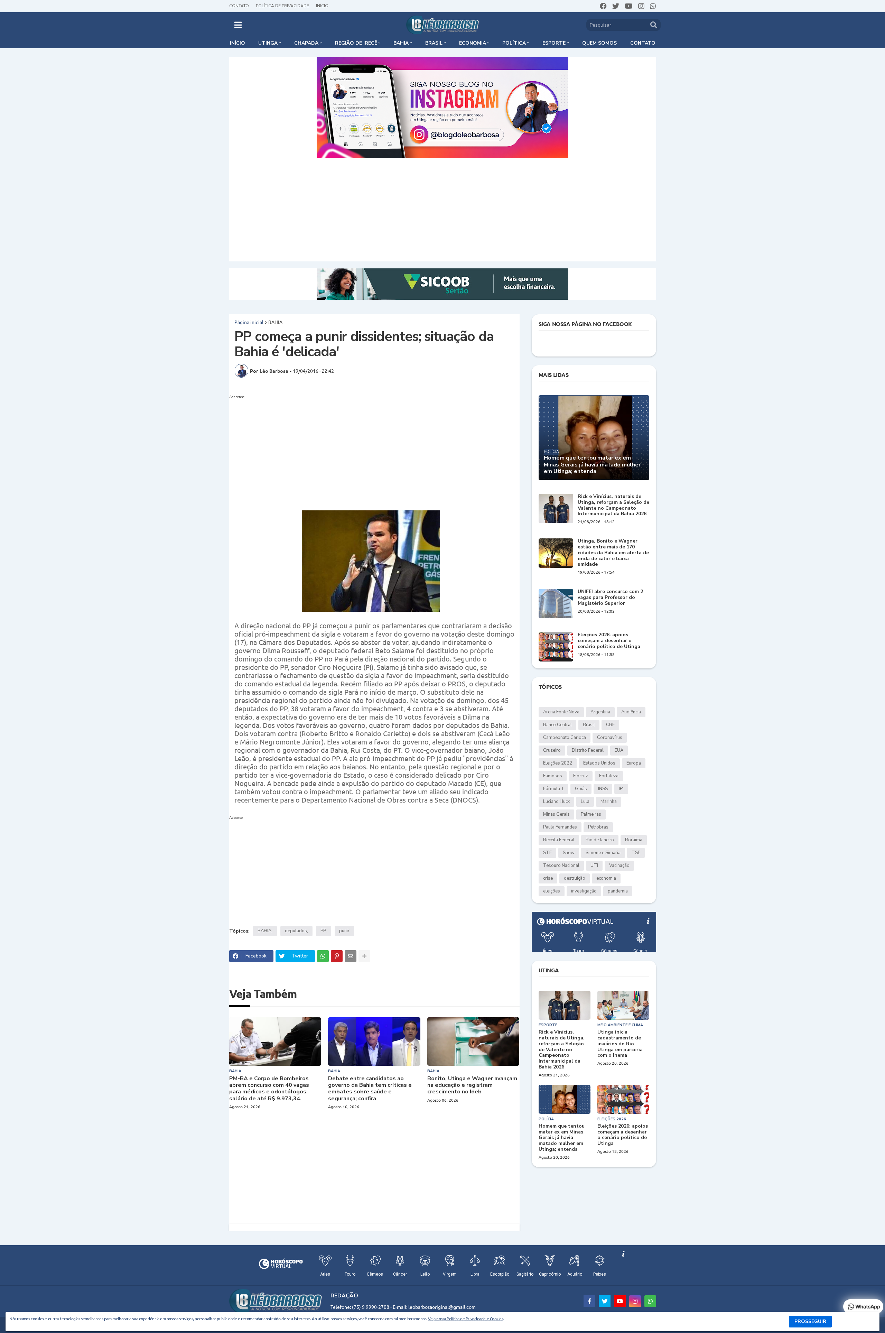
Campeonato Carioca (564, 737)
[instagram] (641, 6)
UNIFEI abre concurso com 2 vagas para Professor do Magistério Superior (610, 597)
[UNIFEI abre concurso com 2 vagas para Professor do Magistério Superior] (556, 603)
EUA (619, 750)
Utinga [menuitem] (268, 43)
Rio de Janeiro (600, 840)
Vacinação (619, 865)
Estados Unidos (599, 763)
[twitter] (615, 6)
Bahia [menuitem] (401, 43)
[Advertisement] (442, 209)
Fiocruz (580, 776)
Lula (585, 801)
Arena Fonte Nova (561, 712)
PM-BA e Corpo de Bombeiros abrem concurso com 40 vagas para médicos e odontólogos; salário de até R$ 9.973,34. (269, 1088)
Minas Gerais (556, 814)
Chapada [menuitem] (306, 43)
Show (569, 853)
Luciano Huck (556, 801)
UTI (594, 865)
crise (548, 878)
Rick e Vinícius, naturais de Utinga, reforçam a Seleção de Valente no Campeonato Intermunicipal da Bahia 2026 (613, 505)
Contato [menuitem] (642, 43)
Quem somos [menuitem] (599, 43)
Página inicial (248, 322)
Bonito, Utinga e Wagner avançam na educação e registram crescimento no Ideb (472, 1085)
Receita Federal (559, 840)
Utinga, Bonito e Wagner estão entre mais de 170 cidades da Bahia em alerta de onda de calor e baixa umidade (613, 552)
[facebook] (603, 6)
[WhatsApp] (323, 956)
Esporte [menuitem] (554, 43)
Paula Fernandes (560, 827)
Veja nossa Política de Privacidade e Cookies (465, 1318)
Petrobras (598, 827)
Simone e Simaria (603, 853)
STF (547, 853)
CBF (610, 725)
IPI (621, 789)
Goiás (581, 789)
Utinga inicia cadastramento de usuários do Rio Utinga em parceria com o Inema (620, 1043)
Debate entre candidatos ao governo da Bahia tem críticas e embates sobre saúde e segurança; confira (370, 1088)
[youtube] (629, 6)
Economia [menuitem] (472, 43)
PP (323, 931)
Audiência (631, 712)
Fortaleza (608, 776)
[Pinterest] (337, 956)
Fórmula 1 (553, 789)
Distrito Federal (588, 750)
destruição (574, 878)
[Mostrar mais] (364, 956)
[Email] (350, 956)
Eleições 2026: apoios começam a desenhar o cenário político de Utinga (609, 640)
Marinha (608, 801)
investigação (584, 891)
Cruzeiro (552, 750)
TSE (636, 853)
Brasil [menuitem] (433, 43)
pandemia (618, 891)
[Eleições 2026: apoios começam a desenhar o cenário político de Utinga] (556, 646)
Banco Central (557, 725)
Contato (239, 6)
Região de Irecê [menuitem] (356, 43)
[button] (238, 25)
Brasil (589, 725)
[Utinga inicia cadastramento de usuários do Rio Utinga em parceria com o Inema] (623, 1005)
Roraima (633, 840)
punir (344, 931)
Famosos (552, 776)
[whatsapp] (653, 6)
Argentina (600, 712)
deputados (296, 931)
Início (322, 6)
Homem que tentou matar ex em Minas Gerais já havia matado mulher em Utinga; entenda (592, 465)
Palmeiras (591, 814)
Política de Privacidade (282, 6)
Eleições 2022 (557, 763)
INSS (603, 789)
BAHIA (275, 322)
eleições (551, 891)
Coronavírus (609, 737)
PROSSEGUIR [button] (810, 1321)
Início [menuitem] (237, 43)
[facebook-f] (589, 1301)
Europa (633, 763)
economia (606, 878)
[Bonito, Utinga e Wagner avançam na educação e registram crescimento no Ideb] (473, 1041)
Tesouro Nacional (561, 865)
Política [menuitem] (514, 43)
